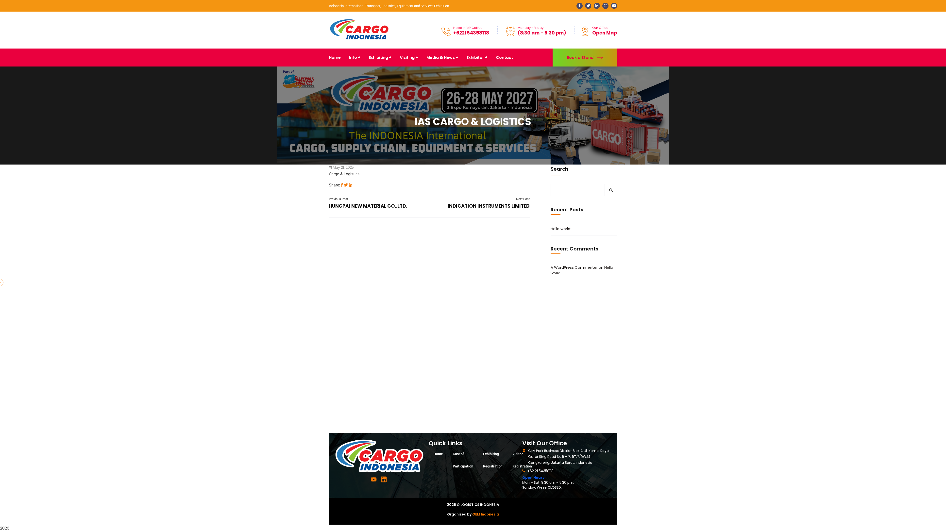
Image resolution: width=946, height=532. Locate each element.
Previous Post (338, 199)
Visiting (407, 57)
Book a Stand (580, 57)
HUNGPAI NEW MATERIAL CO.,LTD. (368, 206)
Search (559, 169)
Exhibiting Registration (493, 460)
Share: (334, 185)
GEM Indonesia (485, 514)
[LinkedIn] (350, 185)
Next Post (523, 199)
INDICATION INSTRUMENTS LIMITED (489, 206)
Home (438, 454)
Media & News (440, 57)
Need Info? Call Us (467, 27)
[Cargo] (359, 29)
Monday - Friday (530, 27)
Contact (504, 57)
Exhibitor (475, 57)
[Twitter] (346, 185)
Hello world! (561, 228)
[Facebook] (342, 185)
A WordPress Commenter (574, 267)
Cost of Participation (463, 460)
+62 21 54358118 (540, 470)
